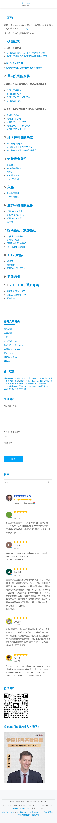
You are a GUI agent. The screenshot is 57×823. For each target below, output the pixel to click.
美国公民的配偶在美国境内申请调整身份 (26, 52)
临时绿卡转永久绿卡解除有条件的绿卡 (24, 67)
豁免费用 (20, 383)
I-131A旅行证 (13, 178)
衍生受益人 (20, 389)
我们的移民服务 (8, 812)
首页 (27, 28)
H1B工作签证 (10, 341)
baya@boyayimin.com (21, 808)
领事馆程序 (13, 381)
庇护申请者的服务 (20, 205)
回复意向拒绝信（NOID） (19, 294)
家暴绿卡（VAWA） (13, 349)
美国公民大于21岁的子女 (18, 125)
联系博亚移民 (35, 812)
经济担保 (39, 378)
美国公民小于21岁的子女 (18, 97)
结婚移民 (13, 41)
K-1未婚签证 (16, 255)
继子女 (44, 386)
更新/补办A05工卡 (15, 214)
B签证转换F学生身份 (16, 243)
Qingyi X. (18, 621)
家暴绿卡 (13, 276)
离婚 (23, 381)
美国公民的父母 (14, 93)
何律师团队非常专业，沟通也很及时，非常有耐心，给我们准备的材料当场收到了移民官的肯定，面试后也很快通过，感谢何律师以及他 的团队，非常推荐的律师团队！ (28, 528)
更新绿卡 (11, 164)
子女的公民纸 (13, 196)
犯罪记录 (31, 383)
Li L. (15, 515)
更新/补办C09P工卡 (16, 268)
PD (29, 386)
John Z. (17, 658)
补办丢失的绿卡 (14, 168)
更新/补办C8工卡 (15, 211)
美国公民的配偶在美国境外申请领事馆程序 (27, 56)
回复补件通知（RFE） (17, 291)
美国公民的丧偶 (14, 100)
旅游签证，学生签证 (13, 345)
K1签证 (10, 261)
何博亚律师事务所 (22, 496)
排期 (31, 381)
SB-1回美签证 (13, 175)
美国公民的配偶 (14, 90)
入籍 (10, 187)
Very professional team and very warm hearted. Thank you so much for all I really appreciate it (26, 556)
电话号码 (8, 442)
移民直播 (35, 815)
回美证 (10, 171)
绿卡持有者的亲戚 (20, 137)
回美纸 (36, 386)
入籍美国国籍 (13, 193)
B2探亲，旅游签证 (15, 236)
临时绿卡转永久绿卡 (24, 378)
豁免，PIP (9, 353)
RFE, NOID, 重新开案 (24, 285)
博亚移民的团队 (24, 815)
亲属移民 (8, 333)
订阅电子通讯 (47, 812)
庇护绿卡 (11, 221)
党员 (11, 383)
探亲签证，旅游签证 (21, 230)
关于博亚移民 (22, 812)
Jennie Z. (18, 572)
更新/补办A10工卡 (15, 218)
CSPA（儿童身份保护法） (15, 386)
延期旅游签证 (13, 239)
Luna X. (17, 545)
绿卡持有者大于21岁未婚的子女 (22, 150)
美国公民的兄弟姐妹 (16, 128)
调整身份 (11, 264)
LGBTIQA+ (9, 389)
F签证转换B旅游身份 (16, 246)
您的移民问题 (10, 405)
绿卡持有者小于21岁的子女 (19, 146)
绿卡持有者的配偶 (14, 62)
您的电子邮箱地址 (12, 432)
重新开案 (11, 298)
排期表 (7, 361)
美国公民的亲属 (18, 76)
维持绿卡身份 (17, 158)
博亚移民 (25, 3)
